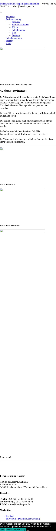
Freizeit (9, 40)
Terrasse (16, 35)
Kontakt (10, 516)
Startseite (10, 16)
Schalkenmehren (14, 38)
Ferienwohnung (13, 19)
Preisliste (16, 22)
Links (8, 43)
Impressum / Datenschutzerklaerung (23, 518)
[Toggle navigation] (1, 12)
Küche (15, 27)
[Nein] (27, 530)
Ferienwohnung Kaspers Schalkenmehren (19, 3)
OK (2, 529)
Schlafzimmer (18, 30)
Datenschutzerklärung (15, 529)
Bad (14, 32)
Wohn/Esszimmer (20, 24)
